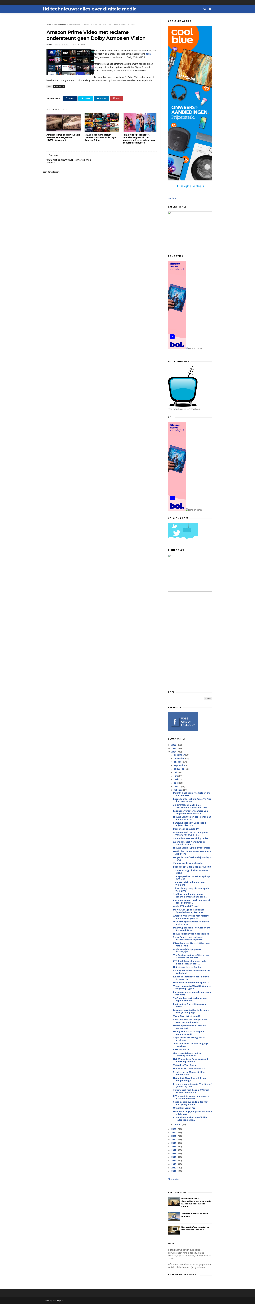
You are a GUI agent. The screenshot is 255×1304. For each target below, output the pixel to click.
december (179, 754)
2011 (174, 1171)
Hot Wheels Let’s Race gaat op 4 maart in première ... (190, 1060)
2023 (174, 1129)
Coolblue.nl (173, 198)
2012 (174, 1167)
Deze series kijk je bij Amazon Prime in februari (192, 1112)
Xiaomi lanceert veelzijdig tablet (190, 838)
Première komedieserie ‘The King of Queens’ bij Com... (192, 1085)
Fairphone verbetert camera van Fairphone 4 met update (190, 812)
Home (48, 24)
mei (176, 779)
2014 (174, 1160)
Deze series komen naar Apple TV (191, 982)
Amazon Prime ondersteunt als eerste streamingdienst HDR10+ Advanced (63, 137)
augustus (179, 768)
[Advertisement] (190, 641)
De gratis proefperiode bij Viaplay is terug (192, 858)
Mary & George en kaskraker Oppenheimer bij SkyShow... (189, 911)
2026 (174, 744)
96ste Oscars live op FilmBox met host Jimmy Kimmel (190, 1103)
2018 (174, 1146)
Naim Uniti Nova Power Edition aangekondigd (189, 1079)
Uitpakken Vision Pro (184, 1108)
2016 (174, 1153)
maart (177, 786)
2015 (174, 1157)
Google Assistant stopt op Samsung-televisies (187, 1054)
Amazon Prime (60, 24)
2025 (174, 748)
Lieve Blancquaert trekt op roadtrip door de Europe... (192, 901)
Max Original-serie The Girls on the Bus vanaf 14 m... (191, 929)
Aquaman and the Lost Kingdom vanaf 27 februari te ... (190, 833)
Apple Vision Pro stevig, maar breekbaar (189, 1038)
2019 (174, 1143)
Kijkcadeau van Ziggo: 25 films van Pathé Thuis (191, 944)
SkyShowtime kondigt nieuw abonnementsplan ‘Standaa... (190, 895)
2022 (174, 1132)
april (176, 782)
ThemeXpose (57, 1300)
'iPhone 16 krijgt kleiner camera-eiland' (190, 871)
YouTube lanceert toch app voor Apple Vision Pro (190, 999)
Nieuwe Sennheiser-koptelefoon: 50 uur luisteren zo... (192, 818)
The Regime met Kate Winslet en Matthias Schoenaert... (191, 956)
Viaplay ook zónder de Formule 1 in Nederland (191, 971)
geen (148, 53)
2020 (174, 1139)
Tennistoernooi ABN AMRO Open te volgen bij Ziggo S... (192, 987)
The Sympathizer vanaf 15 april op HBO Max (191, 877)
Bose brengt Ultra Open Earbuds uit (192, 866)
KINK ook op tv (181, 1049)
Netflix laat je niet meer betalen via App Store (192, 852)
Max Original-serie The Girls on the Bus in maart (191, 794)
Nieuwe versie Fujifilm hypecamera (191, 847)
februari (178, 790)
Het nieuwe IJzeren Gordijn (187, 967)
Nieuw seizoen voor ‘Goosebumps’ (191, 933)
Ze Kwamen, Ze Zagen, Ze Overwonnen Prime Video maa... (191, 806)
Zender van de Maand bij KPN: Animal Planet (189, 1073)
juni (176, 775)
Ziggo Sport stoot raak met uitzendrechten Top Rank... (188, 938)
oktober (178, 761)
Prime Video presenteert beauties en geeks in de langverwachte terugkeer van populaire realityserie (139, 138)
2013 (174, 1164)
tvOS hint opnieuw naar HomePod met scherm (191, 923)
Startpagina (173, 1179)
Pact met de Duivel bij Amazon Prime (189, 1005)
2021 (174, 1136)
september (180, 765)
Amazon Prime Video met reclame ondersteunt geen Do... (191, 917)
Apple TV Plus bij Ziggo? (186, 906)
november (179, 758)
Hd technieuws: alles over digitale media (90, 9)
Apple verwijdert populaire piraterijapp (187, 950)
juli (176, 772)
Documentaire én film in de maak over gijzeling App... (191, 1011)
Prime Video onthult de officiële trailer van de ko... (190, 1118)
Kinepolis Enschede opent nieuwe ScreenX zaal (191, 978)
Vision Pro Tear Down (184, 1065)
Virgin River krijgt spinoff (186, 1016)
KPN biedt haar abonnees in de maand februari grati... (189, 962)
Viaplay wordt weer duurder (188, 863)
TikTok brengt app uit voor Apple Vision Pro (191, 889)
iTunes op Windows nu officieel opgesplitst (189, 1027)
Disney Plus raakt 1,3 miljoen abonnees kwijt (188, 1032)
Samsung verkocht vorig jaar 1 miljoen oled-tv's (189, 824)
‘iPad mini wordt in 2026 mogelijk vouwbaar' (190, 1044)
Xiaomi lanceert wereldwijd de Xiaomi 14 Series (189, 843)
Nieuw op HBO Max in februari (189, 1068)
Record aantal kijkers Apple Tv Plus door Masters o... (192, 800)
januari (178, 1124)
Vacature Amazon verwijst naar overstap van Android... (190, 1020)
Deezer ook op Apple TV (186, 828)
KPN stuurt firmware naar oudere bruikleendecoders (191, 1097)
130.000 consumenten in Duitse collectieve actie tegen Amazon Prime (101, 137)
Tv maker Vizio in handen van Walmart (189, 883)
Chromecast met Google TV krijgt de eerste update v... (191, 1091)
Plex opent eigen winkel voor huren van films (192, 993)
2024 (174, 751)
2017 (174, 1150)
